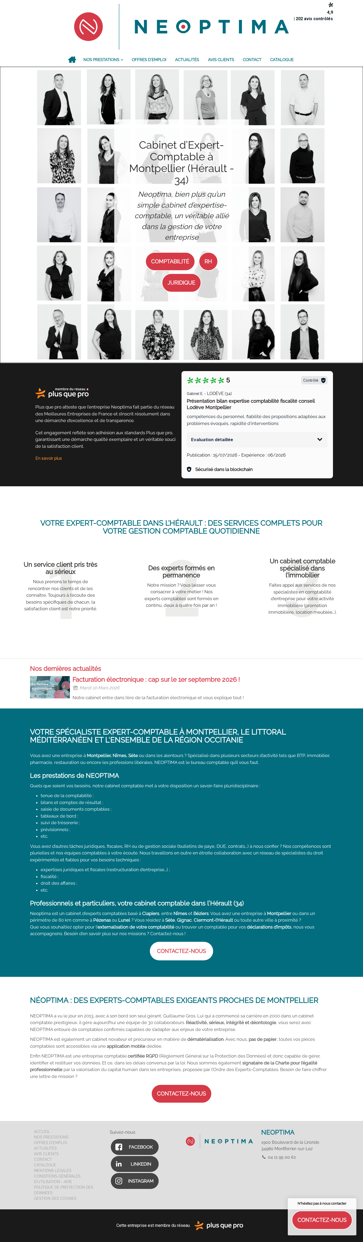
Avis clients (221, 59)
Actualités (187, 59)
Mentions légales (52, 1170)
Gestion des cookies (55, 1198)
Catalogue (282, 59)
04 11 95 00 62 (281, 1157)
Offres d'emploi (149, 59)
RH (208, 261)
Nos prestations (101, 59)
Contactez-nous (322, 1220)
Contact (252, 59)
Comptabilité (170, 261)
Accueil (72, 59)
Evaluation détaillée (212, 439)
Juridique (181, 283)
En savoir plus (48, 458)
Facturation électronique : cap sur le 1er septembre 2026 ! (156, 679)
